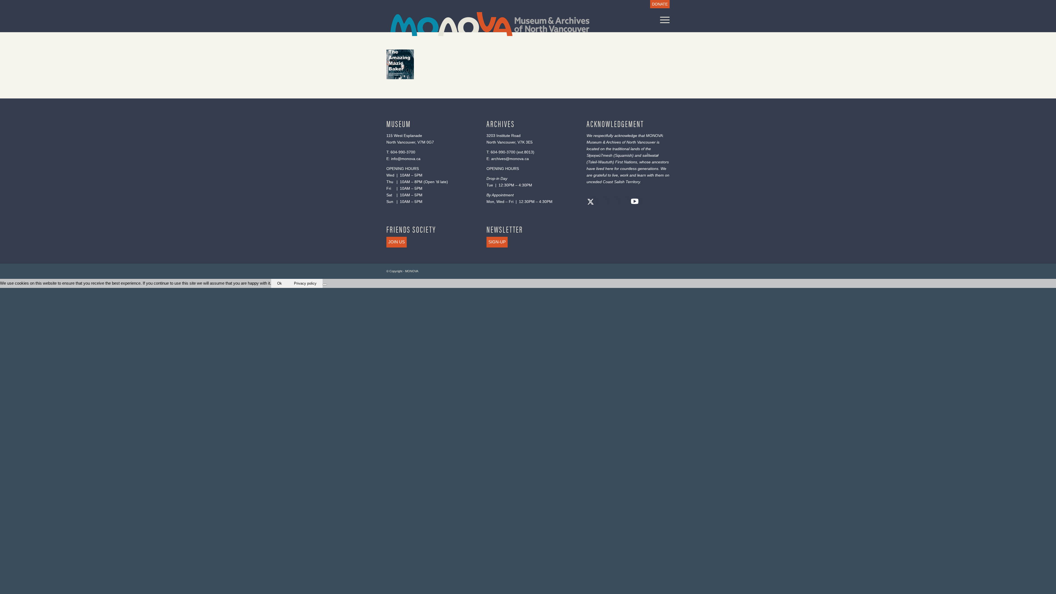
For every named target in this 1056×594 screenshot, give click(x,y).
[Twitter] (591, 202)
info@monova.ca (405, 158)
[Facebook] (602, 202)
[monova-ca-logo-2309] (489, 24)
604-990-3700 (403, 152)
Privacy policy (305, 283)
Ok (279, 283)
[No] (325, 284)
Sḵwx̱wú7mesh (599, 155)
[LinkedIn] (624, 202)
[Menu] (663, 20)
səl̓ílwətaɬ (650, 155)
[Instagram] (613, 202)
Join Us (396, 242)
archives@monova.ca (510, 158)
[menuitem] (658, 4)
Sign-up (497, 242)
